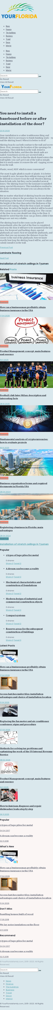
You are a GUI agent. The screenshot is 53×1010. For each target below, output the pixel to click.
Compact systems (15, 615)
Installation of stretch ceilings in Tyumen (24, 544)
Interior (8, 45)
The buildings (11, 32)
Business (9, 35)
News (8, 26)
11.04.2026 (4, 702)
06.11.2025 (4, 814)
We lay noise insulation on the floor (19, 924)
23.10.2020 (5, 130)
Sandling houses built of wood (16, 914)
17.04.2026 (5, 315)
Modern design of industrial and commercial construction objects (24, 600)
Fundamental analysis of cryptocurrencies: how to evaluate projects (24, 441)
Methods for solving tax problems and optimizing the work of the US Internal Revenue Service (26, 751)
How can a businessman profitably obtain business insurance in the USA (23, 309)
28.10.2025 (5, 403)
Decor (8, 42)
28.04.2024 (5, 491)
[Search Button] (40, 76)
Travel (8, 39)
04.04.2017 (5, 830)
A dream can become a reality (22, 568)
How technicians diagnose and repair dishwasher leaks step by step (20, 808)
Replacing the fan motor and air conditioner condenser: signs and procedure (24, 723)
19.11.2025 (4, 359)
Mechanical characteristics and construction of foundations (23, 584)
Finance (8, 29)
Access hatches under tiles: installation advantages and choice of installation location (25, 696)
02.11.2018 (4, 841)
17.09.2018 (4, 919)
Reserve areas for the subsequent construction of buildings (24, 630)
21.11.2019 (4, 930)
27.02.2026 (5, 729)
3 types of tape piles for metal (22, 555)
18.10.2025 (4, 447)
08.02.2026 (5, 760)
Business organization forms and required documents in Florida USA (23, 485)
